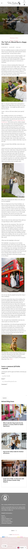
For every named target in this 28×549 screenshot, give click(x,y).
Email (3, 378)
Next (17, 38)
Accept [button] (14, 546)
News (16, 40)
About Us (3, 517)
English (22, 547)
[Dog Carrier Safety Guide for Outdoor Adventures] (14, 441)
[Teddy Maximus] (14, 3)
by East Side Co (4, 47)
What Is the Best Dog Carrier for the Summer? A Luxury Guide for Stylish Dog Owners (13, 424)
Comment (4, 384)
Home (11, 40)
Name (3, 373)
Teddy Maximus (15, 534)
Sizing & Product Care (6, 518)
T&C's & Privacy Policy (7, 521)
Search (3, 515)
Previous (12, 38)
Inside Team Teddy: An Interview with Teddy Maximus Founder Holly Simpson (13, 480)
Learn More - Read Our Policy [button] (9, 542)
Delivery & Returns (6, 520)
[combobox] (22, 547)
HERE (11, 359)
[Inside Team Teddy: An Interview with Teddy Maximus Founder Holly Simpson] (14, 468)
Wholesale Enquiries (6, 523)
